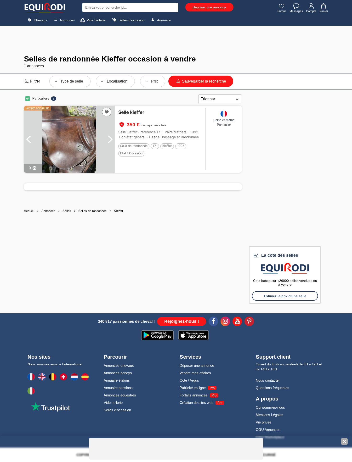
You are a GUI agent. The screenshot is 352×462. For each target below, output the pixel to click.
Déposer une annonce (209, 7)
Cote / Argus (189, 380)
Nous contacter (268, 380)
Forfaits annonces (194, 395)
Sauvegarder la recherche (203, 81)
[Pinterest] (249, 322)
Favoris (281, 11)
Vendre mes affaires (195, 373)
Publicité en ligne (193, 388)
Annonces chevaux (119, 365)
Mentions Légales (269, 415)
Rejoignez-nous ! (181, 321)
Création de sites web (196, 403)
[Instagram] (225, 322)
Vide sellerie (113, 403)
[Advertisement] (176, 40)
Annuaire (163, 20)
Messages (296, 11)
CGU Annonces (268, 430)
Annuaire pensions (118, 388)
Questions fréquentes (272, 388)
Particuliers (40, 98)
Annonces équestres (120, 395)
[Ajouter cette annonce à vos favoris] (106, 112)
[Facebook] (213, 322)
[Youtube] (237, 322)
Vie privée (263, 422)
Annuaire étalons (117, 380)
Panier (323, 11)
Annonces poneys (118, 373)
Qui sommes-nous (270, 407)
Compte (311, 11)
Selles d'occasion (131, 20)
